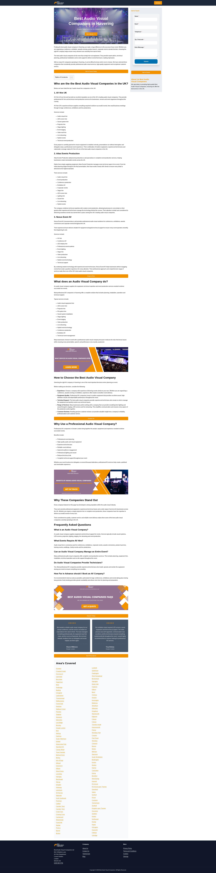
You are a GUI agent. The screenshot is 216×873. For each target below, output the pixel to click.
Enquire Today (91, 615)
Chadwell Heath (61, 671)
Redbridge (59, 687)
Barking (58, 690)
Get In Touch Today (91, 71)
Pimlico (58, 828)
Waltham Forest (60, 709)
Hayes (94, 824)
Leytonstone (59, 695)
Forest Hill (59, 822)
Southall (94, 805)
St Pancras (59, 793)
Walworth (59, 795)
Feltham (94, 832)
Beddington (95, 759)
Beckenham (95, 678)
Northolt (94, 795)
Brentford (94, 776)
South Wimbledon (97, 757)
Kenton (94, 762)
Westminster (59, 820)
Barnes (94, 746)
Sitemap (125, 856)
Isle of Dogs (59, 760)
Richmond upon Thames (99, 786)
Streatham (95, 705)
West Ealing (95, 778)
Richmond (95, 784)
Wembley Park (96, 732)
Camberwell (59, 817)
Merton (94, 749)
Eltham (58, 768)
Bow (57, 730)
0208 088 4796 (58, 863)
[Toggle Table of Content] (70, 77)
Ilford (57, 685)
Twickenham (95, 803)
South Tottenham (61, 739)
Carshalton (95, 770)
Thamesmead (60, 698)
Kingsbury (95, 711)
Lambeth (94, 668)
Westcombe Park (61, 744)
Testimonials (86, 854)
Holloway (59, 787)
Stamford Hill (60, 747)
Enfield (58, 741)
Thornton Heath (96, 724)
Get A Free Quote (91, 655)
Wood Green (60, 771)
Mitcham (94, 751)
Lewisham (59, 790)
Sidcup (58, 782)
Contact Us (91, 418)
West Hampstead (97, 676)
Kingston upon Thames (99, 808)
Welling (58, 733)
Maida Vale (95, 684)
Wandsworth (95, 714)
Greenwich (59, 766)
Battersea (95, 703)
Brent (93, 692)
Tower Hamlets (60, 752)
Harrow (94, 768)
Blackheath (59, 779)
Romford (58, 668)
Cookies (125, 854)
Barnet (58, 830)
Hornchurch (59, 674)
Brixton (58, 833)
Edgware (94, 716)
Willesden (95, 708)
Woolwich (59, 717)
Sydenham (95, 670)
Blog (84, 856)
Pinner (94, 797)
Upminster (59, 676)
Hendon (94, 697)
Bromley (58, 725)
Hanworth (95, 830)
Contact (158, 3)
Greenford (95, 789)
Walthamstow (60, 701)
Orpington (95, 681)
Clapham (94, 687)
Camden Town (60, 806)
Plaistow (58, 712)
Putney (94, 730)
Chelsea (94, 695)
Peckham (59, 801)
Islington (58, 784)
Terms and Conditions (129, 851)
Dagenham (59, 682)
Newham (58, 706)
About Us (85, 848)
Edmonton (59, 720)
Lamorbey (59, 774)
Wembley (94, 741)
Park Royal (95, 738)
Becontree (59, 679)
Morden (94, 765)
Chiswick (94, 743)
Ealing (94, 773)
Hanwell (94, 781)
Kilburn (94, 689)
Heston (94, 816)
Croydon (94, 735)
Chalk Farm (59, 811)
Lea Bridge (59, 722)
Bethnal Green (60, 755)
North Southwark (61, 798)
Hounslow (95, 811)
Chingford (59, 693)
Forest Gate (59, 703)
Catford (58, 803)
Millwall (58, 763)
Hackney (58, 736)
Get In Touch (146, 72)
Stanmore (95, 754)
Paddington (95, 673)
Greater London (60, 728)
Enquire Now (91, 276)
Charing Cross (60, 814)
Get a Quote (89, 34)
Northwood (95, 819)
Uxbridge (94, 835)
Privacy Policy (127, 848)
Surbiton (94, 814)
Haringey (59, 776)
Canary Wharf (60, 749)
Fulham (94, 719)
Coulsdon (95, 800)
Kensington (95, 700)
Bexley (58, 757)
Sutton (94, 792)
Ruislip (94, 822)
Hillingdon (95, 827)
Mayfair (58, 825)
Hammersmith (96, 727)
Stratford (58, 714)
